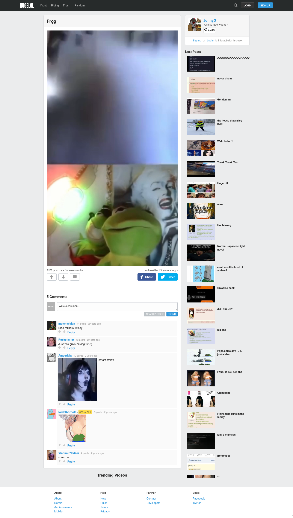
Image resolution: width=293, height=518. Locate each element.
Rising (55, 5)
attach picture (155, 314)
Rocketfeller (66, 339)
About (58, 498)
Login (248, 5)
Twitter (197, 503)
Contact (151, 498)
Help (103, 498)
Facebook (199, 498)
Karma (58, 503)
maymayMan (66, 323)
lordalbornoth (67, 412)
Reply (71, 332)
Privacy (105, 511)
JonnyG (209, 20)
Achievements (63, 507)
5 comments (74, 270)
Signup (265, 5)
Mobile (58, 511)
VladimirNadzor (68, 453)
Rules (103, 503)
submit (172, 314)
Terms (104, 507)
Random (79, 5)
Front (43, 5)
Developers (153, 503)
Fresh (66, 5)
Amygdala (65, 355)
